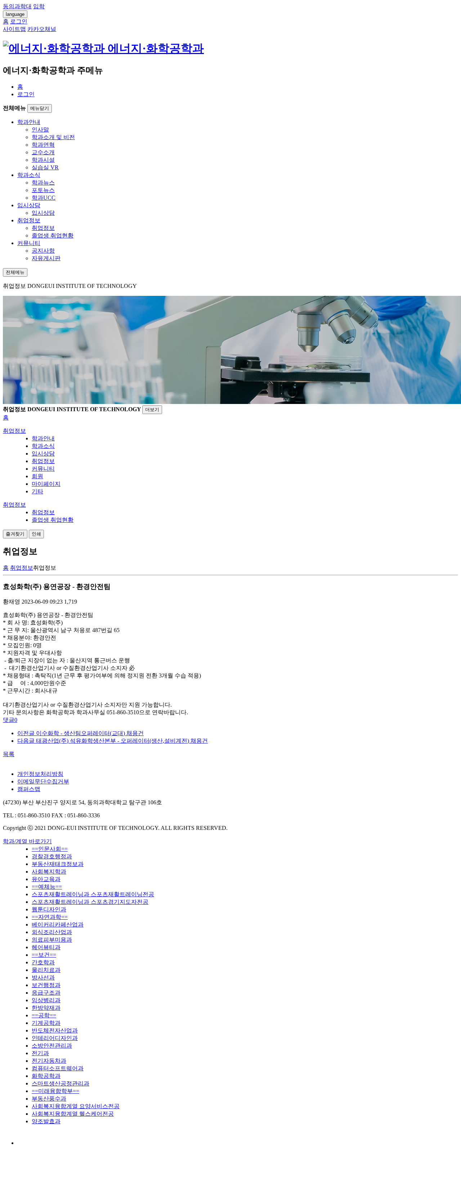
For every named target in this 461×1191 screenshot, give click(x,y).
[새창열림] (24, 1143)
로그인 (26, 94)
